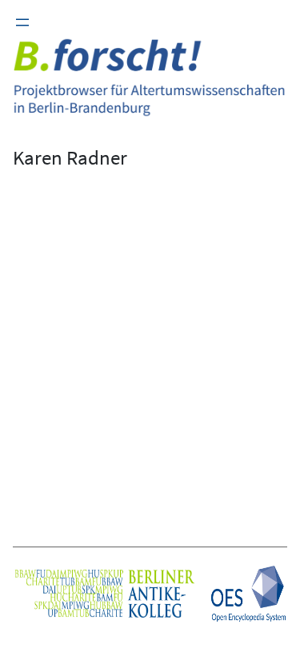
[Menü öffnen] (22, 22)
